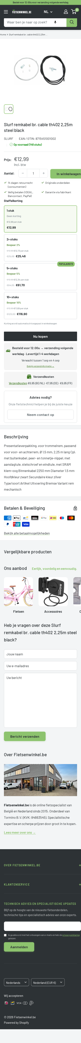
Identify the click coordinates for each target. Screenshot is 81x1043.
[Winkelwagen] (73, 11)
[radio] (40, 219)
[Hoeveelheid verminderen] (23, 173)
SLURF (8, 138)
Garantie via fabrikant (58, 192)
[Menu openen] (6, 11)
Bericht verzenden (24, 736)
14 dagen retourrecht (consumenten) (20, 184)
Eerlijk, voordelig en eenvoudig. (54, 568)
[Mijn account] (66, 11)
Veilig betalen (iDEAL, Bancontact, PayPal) (20, 194)
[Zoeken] (71, 22)
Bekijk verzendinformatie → (40, 366)
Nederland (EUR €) (44, 982)
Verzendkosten (18, 383)
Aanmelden (19, 947)
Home (3, 34)
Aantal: (9, 173)
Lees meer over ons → (20, 832)
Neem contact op (40, 414)
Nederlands (13, 982)
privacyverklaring (71, 935)
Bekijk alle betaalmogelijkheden (27, 533)
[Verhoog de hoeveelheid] (44, 173)
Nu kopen (40, 336)
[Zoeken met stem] (55, 22)
